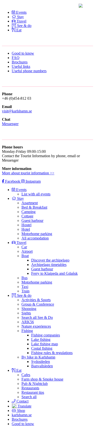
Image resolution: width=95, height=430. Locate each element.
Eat (18, 370)
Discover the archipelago (50, 260)
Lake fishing (40, 339)
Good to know (23, 53)
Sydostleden (40, 361)
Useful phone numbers (29, 71)
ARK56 (27, 322)
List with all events (35, 194)
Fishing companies (45, 335)
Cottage (27, 216)
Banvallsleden (42, 366)
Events (21, 190)
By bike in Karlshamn (38, 357)
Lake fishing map (44, 344)
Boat (25, 256)
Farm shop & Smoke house (42, 379)
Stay (20, 198)
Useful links (21, 66)
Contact (22, 401)
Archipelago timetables (48, 265)
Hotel (25, 229)
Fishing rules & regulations (52, 353)
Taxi (24, 287)
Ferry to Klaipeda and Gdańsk (54, 273)
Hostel (26, 225)
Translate (24, 406)
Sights (26, 313)
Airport (27, 251)
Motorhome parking (36, 234)
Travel (21, 242)
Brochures (20, 62)
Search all (29, 397)
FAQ (15, 58)
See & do (24, 295)
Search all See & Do (37, 317)
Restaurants (30, 388)
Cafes (25, 375)
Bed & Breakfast (34, 207)
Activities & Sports (36, 300)
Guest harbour (32, 220)
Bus (24, 278)
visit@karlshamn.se (17, 111)
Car (24, 247)
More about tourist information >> (28, 173)
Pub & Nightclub (34, 384)
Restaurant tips (32, 392)
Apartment (29, 203)
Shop (20, 410)
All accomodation (35, 238)
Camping (28, 212)
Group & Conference (37, 304)
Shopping (28, 309)
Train (25, 291)
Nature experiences (36, 326)
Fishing (27, 331)
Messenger (10, 124)
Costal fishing (41, 348)
